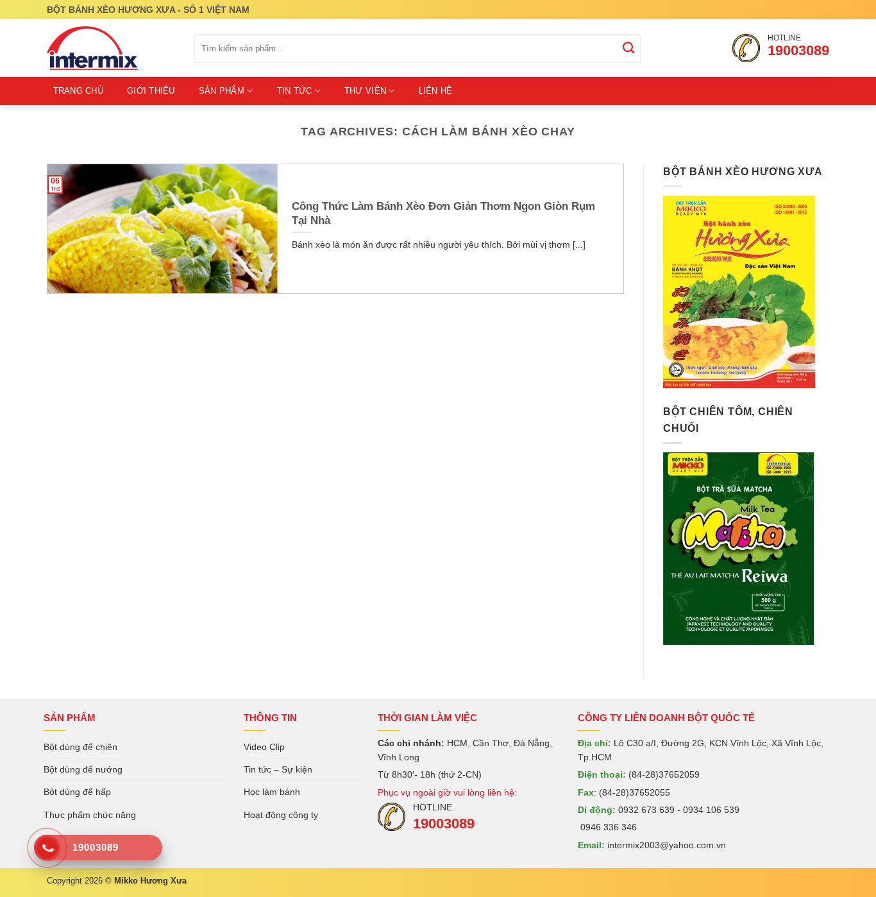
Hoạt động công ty (281, 815)
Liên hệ (436, 91)
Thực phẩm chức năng (90, 815)
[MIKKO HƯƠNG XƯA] (111, 48)
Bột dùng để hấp (77, 792)
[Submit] (629, 49)
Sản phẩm (221, 91)
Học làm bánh (272, 792)
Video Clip (264, 747)
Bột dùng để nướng (83, 769)
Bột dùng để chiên (80, 747)
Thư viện (365, 91)
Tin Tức (294, 91)
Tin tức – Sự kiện (278, 769)
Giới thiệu (151, 91)
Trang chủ (78, 91)
